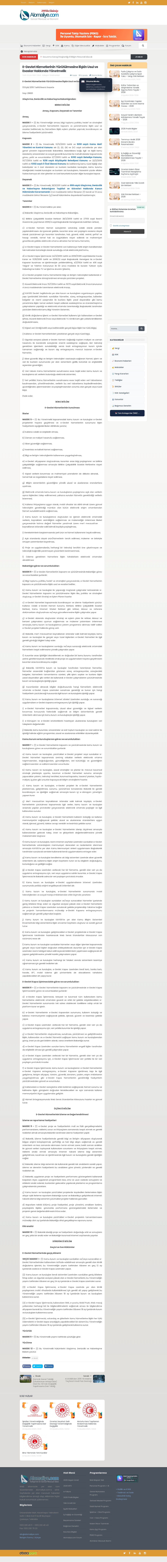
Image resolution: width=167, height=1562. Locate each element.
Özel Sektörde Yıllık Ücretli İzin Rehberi (132, 184)
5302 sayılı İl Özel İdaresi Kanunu (48, 163)
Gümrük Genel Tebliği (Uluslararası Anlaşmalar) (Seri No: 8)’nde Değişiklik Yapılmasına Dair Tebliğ (45, 1383)
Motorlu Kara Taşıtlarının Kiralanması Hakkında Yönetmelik (88, 1423)
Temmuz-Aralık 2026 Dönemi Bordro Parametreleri (130, 142)
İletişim (51, 2)
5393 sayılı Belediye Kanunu (86, 157)
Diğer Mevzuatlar (82, 45)
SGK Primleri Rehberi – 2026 (131, 195)
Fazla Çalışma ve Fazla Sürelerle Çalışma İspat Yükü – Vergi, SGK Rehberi (132, 74)
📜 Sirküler (116, 386)
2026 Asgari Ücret (71, 1480)
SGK (57, 45)
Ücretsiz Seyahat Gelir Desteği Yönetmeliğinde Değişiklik (61, 1423)
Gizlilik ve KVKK (124, 1489)
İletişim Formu (26, 1537)
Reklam (32, 2)
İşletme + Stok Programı (100, 1512)
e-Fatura (67, 1491)
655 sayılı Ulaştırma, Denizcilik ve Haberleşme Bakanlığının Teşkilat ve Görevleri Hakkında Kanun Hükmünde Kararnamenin (62, 188)
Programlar (114, 45)
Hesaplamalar (30, 51)
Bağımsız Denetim (71, 1526)
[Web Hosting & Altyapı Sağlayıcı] (29, 1553)
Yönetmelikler (54, 75)
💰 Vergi (115, 348)
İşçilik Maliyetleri (70, 1509)
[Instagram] (145, 3)
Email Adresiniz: (117, 216)
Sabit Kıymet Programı (99, 1506)
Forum (23, 2)
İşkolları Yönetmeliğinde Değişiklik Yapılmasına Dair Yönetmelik (34, 1423)
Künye (38, 1537)
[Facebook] (133, 3)
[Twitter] (129, 3)
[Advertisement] (127, 280)
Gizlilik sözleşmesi (121, 225)
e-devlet (35, 1358)
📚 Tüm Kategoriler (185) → (127, 413)
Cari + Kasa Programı (99, 1518)
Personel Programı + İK (99, 1486)
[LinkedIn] (137, 3)
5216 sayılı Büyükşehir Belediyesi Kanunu (65, 160)
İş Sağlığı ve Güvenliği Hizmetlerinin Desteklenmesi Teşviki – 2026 (132, 157)
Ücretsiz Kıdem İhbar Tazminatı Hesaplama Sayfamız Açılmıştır (131, 171)
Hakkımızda (41, 2)
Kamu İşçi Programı (98, 1529)
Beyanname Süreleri (72, 1520)
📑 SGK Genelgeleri (120, 393)
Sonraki (86, 1376)
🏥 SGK (115, 354)
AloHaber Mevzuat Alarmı (100, 1541)
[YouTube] (141, 3)
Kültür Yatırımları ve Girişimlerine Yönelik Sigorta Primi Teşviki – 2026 (131, 89)
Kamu (67, 45)
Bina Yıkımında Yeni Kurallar (34, 1453)
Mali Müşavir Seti (97, 1480)
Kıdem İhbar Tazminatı (99, 1523)
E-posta (84, 75)
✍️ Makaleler (118, 367)
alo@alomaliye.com (29, 1534)
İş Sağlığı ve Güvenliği (72, 1514)
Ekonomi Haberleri (32, 45)
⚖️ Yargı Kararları (120, 374)
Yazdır (74, 75)
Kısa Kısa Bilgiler (70, 1532)
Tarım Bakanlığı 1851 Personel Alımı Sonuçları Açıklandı (67, 57)
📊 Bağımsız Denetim (121, 406)
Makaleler (99, 45)
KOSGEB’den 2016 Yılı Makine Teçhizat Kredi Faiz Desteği (78, 1379)
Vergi (48, 45)
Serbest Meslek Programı (100, 1500)
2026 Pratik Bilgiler (129, 128)
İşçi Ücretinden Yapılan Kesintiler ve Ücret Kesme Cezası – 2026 (132, 103)
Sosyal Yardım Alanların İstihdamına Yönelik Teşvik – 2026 (133, 117)
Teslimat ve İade (125, 1492)
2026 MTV (67, 1486)
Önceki (38, 1376)
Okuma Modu (96, 75)
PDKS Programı (96, 1535)
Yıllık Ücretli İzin (69, 1503)
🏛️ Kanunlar (117, 399)
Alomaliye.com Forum (72, 1537)
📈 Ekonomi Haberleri (121, 361)
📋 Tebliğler (117, 380)
